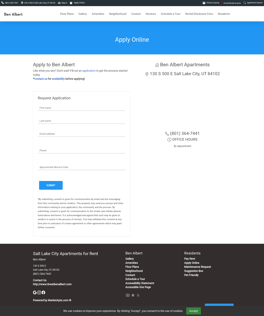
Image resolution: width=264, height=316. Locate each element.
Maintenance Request (197, 266)
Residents (224, 13)
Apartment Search (255, 3)
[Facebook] (43, 292)
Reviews (151, 13)
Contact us (40, 78)
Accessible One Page (138, 287)
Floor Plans (67, 13)
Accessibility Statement (139, 283)
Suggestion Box (193, 270)
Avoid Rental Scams (231, 3)
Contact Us (39, 280)
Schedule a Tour (170, 13)
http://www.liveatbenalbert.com (52, 284)
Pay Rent (189, 258)
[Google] (35, 292)
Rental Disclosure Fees (199, 13)
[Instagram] (39, 292)
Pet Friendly (191, 275)
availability (58, 78)
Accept (193, 310)
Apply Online (79, 3)
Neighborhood (117, 13)
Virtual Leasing (212, 3)
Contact (136, 13)
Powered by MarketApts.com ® (52, 300)
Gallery (83, 13)
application (89, 70)
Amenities (98, 13)
